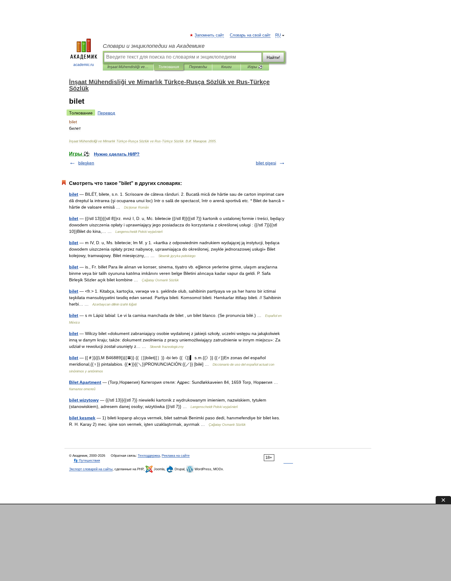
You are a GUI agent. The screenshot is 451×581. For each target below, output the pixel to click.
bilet (73, 194)
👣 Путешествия (87, 460)
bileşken (86, 162)
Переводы (198, 67)
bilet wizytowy (84, 400)
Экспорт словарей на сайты (91, 469)
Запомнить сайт (209, 35)
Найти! (273, 57)
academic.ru (83, 65)
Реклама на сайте (176, 455)
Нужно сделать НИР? (117, 154)
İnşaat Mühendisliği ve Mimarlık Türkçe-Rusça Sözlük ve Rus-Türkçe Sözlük (128, 67)
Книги (226, 67)
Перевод (106, 112)
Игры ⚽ (255, 67)
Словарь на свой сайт (250, 35)
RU (278, 35)
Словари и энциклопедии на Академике (154, 46)
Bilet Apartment (85, 382)
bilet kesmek (82, 417)
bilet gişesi (266, 162)
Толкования (168, 67)
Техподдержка (149, 455)
